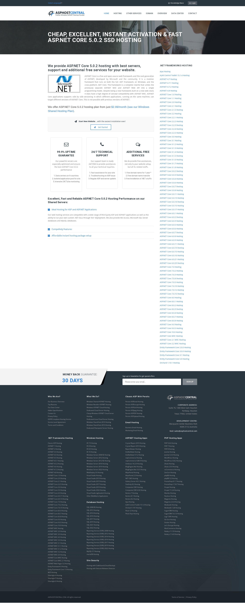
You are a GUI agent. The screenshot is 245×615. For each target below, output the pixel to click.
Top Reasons (52, 404)
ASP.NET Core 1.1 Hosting (170, 98)
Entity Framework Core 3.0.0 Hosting (175, 351)
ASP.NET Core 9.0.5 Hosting (171, 328)
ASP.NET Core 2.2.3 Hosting (171, 125)
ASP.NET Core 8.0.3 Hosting (171, 309)
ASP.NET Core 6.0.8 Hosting (171, 236)
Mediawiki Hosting (170, 505)
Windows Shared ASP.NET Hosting (99, 402)
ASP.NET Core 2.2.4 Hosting (171, 129)
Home (106, 13)
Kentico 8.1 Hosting (132, 496)
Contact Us (52, 413)
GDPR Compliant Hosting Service (59, 419)
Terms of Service (178, 597)
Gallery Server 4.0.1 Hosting (135, 481)
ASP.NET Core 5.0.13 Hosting (172, 198)
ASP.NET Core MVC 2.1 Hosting (59, 561)
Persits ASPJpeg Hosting (133, 410)
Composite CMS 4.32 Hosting (135, 490)
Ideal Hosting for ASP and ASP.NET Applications (72, 210)
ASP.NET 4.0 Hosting (55, 455)
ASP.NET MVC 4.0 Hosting (57, 537)
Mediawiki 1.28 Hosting (172, 508)
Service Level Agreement (57, 422)
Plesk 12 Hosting (131, 511)
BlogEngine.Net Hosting (133, 467)
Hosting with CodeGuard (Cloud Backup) (101, 565)
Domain (149, 13)
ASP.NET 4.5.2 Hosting (55, 464)
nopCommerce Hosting (133, 458)
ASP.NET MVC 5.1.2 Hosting (57, 549)
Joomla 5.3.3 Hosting (171, 455)
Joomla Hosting (169, 452)
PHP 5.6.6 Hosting (170, 443)
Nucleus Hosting (170, 496)
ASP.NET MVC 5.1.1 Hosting (57, 546)
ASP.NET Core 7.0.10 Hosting (172, 286)
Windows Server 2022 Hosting (97, 469)
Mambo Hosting (170, 493)
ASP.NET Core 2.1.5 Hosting (171, 110)
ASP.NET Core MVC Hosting (171, 336)
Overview (162, 13)
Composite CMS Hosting (134, 487)
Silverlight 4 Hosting (55, 575)
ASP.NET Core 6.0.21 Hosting (172, 259)
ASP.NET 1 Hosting (54, 446)
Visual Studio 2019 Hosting (96, 487)
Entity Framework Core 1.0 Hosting (60, 569)
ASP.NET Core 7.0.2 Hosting (171, 271)
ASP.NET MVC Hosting (55, 528)
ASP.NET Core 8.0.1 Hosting (171, 301)
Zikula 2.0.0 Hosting (171, 467)
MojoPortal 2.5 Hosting (133, 475)
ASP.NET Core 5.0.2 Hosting (171, 171)
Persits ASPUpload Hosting (134, 416)
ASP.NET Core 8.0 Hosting (170, 297)
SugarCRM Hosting (171, 511)
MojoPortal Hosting (132, 472)
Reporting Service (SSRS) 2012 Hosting (100, 534)
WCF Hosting (52, 572)
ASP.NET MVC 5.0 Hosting (57, 540)
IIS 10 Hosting (91, 452)
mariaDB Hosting (93, 554)
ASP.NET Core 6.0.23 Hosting (172, 263)
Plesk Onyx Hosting (132, 514)
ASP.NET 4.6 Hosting (55, 467)
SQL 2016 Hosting (93, 516)
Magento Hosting (170, 499)
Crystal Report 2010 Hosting (135, 443)
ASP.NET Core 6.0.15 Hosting (172, 251)
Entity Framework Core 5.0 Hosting (174, 359)
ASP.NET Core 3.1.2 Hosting (171, 144)
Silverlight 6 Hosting (55, 581)
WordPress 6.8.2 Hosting (173, 461)
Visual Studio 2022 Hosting (96, 490)
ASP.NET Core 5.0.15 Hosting (172, 205)
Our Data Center (54, 407)
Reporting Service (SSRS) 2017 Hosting (100, 542)
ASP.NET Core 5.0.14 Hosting (172, 202)
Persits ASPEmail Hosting (134, 402)
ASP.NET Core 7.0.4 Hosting (171, 278)
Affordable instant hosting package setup (69, 236)
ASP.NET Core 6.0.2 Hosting (171, 217)
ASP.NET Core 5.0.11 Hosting (172, 194)
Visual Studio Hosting (94, 475)
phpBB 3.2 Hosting (170, 478)
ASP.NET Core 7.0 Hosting (170, 267)
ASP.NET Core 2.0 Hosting (170, 102)
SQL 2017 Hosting (93, 519)
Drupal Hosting (169, 487)
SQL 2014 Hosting (93, 513)
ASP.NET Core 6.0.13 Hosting (172, 248)
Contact (192, 13)
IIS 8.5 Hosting (92, 449)
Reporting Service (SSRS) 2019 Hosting (100, 545)
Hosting (118, 13)
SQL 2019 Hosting (93, 522)
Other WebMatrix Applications (97, 496)
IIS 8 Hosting (91, 446)
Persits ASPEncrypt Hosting (135, 404)
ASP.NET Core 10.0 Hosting (171, 332)
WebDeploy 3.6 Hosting (95, 472)
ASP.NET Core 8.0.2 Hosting (171, 305)
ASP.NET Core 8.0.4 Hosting (171, 313)
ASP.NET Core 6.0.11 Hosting (172, 244)
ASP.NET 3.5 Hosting (55, 452)
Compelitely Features (60, 230)
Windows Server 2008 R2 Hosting (98, 455)
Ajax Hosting (165, 71)
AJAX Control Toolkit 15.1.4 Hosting (174, 75)
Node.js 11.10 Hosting (172, 531)
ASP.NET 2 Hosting (54, 449)
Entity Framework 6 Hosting (57, 566)
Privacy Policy (52, 416)
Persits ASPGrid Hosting (133, 407)
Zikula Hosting (169, 464)
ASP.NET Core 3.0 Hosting (170, 136)
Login (193, 3)
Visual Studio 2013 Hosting (96, 478)
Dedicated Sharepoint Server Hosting (100, 428)
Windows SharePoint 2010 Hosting (99, 422)
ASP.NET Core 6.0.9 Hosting (171, 240)
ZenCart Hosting (170, 472)
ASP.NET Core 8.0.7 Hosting (171, 317)
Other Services (133, 13)
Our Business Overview (56, 402)
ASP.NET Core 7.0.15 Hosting (172, 294)
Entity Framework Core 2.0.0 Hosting (175, 347)
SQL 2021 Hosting (93, 525)
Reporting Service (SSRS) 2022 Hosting (100, 548)
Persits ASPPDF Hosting (133, 413)
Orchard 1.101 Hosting (133, 508)
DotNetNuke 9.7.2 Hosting (134, 455)
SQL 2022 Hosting (93, 528)
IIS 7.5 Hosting (92, 443)
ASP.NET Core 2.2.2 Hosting (171, 121)
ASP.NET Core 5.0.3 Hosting (171, 175)
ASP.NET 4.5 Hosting (55, 458)
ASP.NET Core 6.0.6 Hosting (171, 228)
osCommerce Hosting (172, 469)
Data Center (177, 13)
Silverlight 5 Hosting (55, 578)
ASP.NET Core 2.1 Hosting (170, 106)
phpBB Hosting (169, 475)
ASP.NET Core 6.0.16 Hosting (172, 255)
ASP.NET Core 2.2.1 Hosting (171, 117)
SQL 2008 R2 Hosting (94, 507)
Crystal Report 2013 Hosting (135, 446)
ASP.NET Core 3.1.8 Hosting (171, 167)
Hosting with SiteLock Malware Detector (101, 568)
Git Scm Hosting (170, 519)
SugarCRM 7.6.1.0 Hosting (173, 514)
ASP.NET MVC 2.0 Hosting (57, 531)
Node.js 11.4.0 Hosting (172, 534)
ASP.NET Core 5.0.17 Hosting (172, 209)
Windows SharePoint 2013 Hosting (99, 425)
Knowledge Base (177, 3)
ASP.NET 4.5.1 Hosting (55, 461)
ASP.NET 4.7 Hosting (168, 79)
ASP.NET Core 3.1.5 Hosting (171, 156)
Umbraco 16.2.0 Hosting (134, 464)
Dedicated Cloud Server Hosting (98, 410)
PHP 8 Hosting (169, 449)
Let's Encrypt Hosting (171, 525)
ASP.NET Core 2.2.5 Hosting (171, 133)
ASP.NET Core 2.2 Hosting (170, 113)
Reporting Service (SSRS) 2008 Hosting (100, 531)
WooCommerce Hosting (172, 528)
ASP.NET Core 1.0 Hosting (170, 94)
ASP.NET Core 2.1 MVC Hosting (173, 340)
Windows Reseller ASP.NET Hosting (99, 404)
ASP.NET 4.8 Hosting (168, 90)
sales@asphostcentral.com (185, 431)
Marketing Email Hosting (134, 430)
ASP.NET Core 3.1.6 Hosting (171, 159)
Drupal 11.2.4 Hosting (172, 490)
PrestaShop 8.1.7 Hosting (173, 481)
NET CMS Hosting (131, 478)
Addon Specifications (55, 410)
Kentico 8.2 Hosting (132, 499)
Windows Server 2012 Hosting (97, 458)
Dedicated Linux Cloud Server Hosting (100, 419)
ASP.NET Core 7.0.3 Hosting (171, 274)
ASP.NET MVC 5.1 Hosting (57, 543)
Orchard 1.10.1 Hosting (170, 363)
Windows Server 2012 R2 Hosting (98, 461)
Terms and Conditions (55, 425)
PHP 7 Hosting (169, 446)
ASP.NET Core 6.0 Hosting (57, 493)
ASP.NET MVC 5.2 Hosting (57, 552)
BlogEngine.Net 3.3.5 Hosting (135, 469)
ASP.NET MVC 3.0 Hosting (57, 534)
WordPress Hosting (171, 458)
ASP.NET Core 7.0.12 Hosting (172, 290)
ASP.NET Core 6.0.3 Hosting (171, 221)
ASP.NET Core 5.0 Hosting (57, 490)
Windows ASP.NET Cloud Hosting (98, 407)
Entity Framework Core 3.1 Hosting (174, 355)
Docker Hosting (169, 522)
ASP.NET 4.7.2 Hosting (169, 87)
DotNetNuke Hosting (132, 452)
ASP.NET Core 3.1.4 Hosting (171, 152)
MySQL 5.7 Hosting (93, 551)
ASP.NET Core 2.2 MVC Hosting (173, 343)
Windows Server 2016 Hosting (97, 464)
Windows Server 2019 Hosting (97, 467)
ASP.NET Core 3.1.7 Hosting (171, 163)
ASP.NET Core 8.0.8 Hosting (171, 320)
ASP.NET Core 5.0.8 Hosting (171, 190)
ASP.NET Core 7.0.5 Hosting (171, 282)
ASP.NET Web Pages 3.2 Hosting (59, 563)
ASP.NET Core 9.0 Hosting (170, 324)
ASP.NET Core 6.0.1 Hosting (171, 213)
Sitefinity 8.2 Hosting (132, 484)
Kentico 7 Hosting (131, 493)
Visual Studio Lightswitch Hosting (98, 493)
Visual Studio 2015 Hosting (96, 481)
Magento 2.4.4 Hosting (172, 502)
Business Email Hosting (133, 427)
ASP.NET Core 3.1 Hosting (170, 140)
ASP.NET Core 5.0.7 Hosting (171, 186)
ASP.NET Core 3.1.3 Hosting (171, 148)
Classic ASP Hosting (55, 443)
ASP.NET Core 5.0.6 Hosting (171, 182)
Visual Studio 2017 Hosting (96, 484)
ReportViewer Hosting (133, 449)
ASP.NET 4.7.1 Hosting (169, 83)
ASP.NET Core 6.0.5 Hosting (171, 225)
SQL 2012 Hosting (93, 510)
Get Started (102, 127)
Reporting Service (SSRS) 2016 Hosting (100, 539)
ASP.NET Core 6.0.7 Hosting (171, 232)
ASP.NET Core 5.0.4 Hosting (171, 179)
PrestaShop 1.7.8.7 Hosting (173, 484)
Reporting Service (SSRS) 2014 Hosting (100, 537)
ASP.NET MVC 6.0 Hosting (57, 555)
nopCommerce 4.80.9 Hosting (136, 461)
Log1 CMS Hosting (170, 516)
